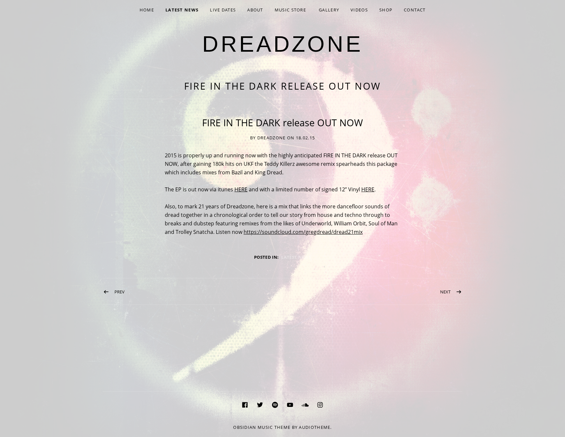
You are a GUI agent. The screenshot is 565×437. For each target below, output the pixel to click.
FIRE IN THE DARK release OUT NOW (282, 85)
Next (445, 292)
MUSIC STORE (290, 10)
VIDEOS (359, 10)
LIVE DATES (223, 10)
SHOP (385, 10)
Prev (119, 292)
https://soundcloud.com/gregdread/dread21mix (303, 232)
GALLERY (329, 10)
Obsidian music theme (261, 427)
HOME (147, 10)
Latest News (296, 257)
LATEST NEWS (181, 10)
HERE (241, 189)
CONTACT (414, 10)
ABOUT (255, 10)
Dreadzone (282, 43)
